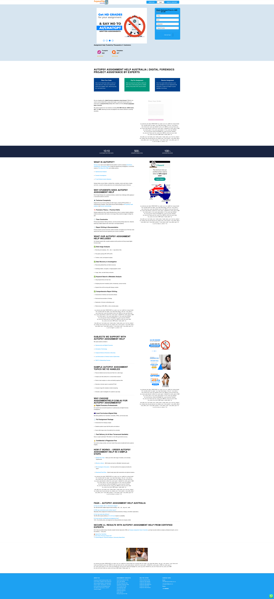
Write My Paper (167, 34)
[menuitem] (151, 2)
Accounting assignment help (122, 580)
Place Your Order (106, 80)
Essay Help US (120, 592)
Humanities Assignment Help (123, 584)
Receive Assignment (167, 80)
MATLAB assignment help (122, 583)
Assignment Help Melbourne (145, 584)
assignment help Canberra (145, 583)
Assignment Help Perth (144, 586)
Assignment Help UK (121, 589)
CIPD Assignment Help (121, 586)
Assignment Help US (121, 590)
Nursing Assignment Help (122, 593)
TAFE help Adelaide (121, 581)
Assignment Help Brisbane (145, 587)
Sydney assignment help (145, 580)
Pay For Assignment (137, 80)
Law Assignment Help (121, 587)
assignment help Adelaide (145, 581)
